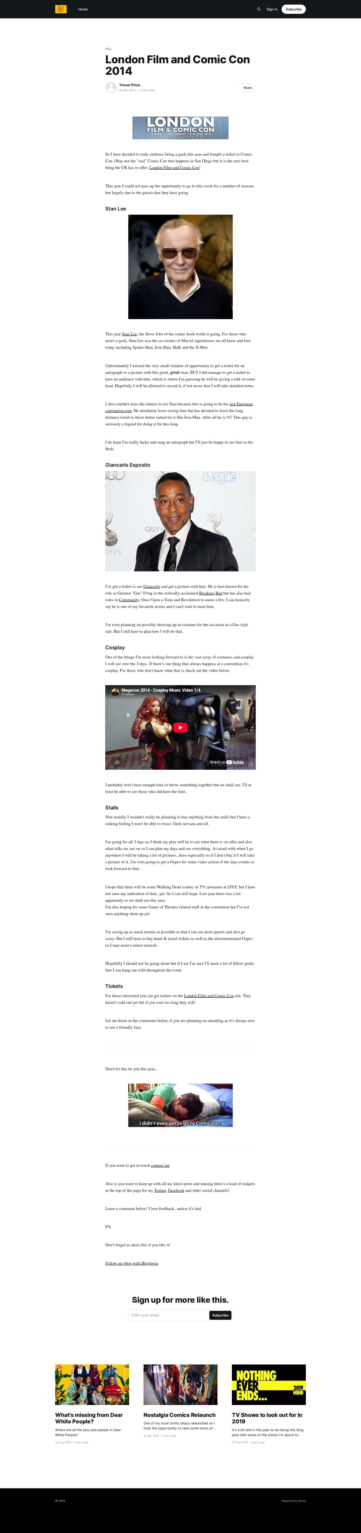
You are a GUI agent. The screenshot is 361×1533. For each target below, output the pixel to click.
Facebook (176, 1190)
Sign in (272, 9)
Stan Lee (129, 334)
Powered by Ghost (293, 1501)
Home (83, 9)
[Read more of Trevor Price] (111, 87)
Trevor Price (129, 85)
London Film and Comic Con (174, 167)
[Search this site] (259, 9)
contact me (160, 1165)
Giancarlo (151, 586)
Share (248, 87)
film (108, 49)
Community (129, 599)
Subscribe (294, 9)
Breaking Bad (210, 593)
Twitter (160, 1190)
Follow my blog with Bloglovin (131, 1263)
